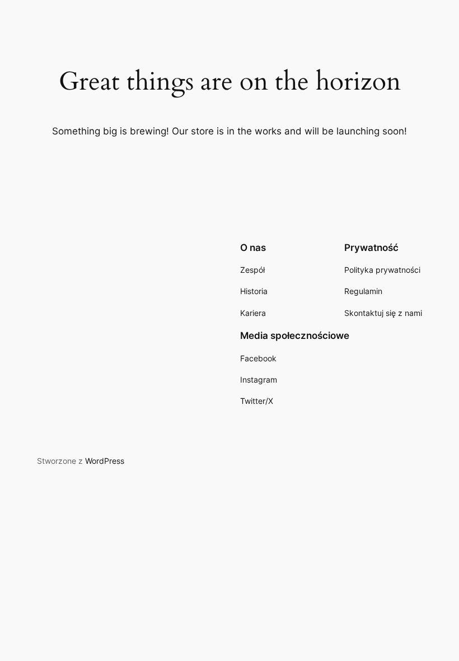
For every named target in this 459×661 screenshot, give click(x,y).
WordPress (104, 461)
